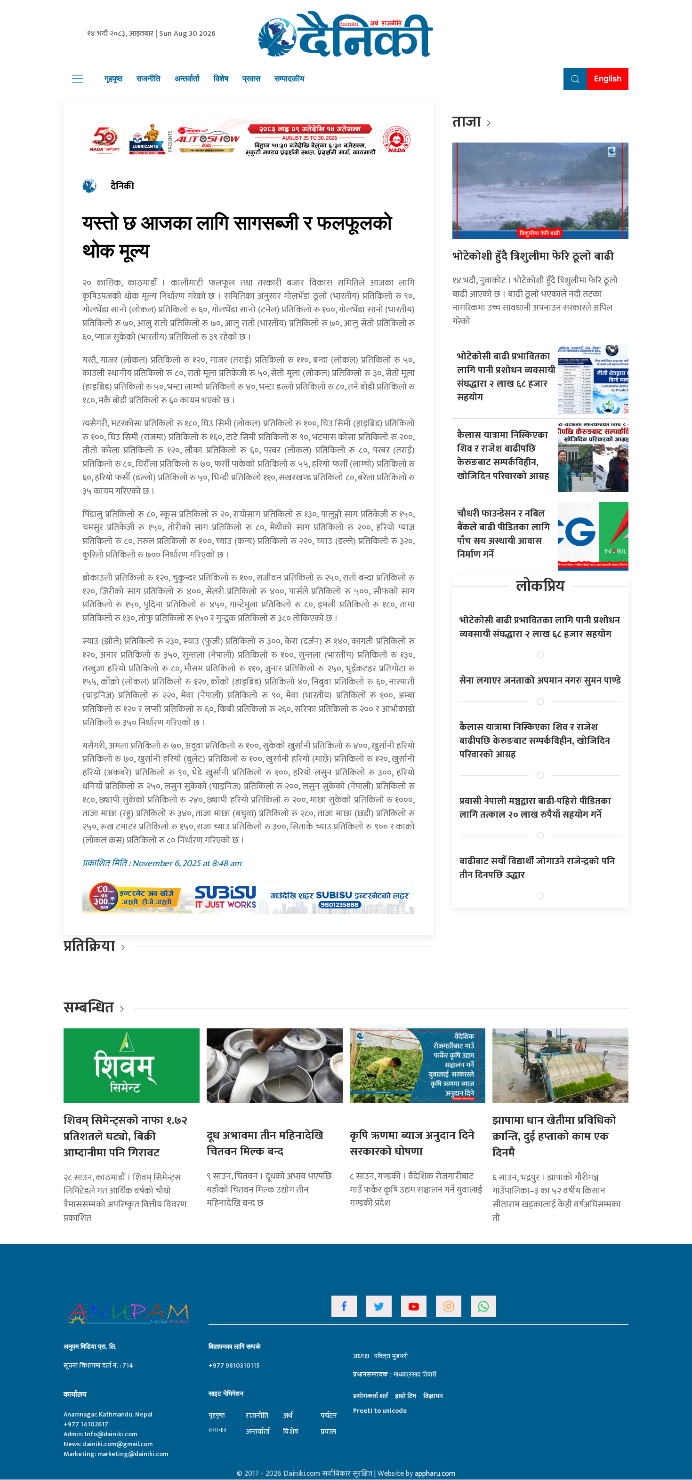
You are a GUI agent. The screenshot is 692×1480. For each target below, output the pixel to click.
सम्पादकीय (289, 78)
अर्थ (287, 1415)
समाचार (217, 1429)
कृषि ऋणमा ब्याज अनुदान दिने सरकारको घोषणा (412, 1144)
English (607, 78)
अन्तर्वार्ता (187, 78)
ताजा (466, 122)
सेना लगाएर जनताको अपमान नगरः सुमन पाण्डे (540, 681)
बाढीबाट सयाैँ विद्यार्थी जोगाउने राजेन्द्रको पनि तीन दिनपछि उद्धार (537, 868)
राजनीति (149, 78)
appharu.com (435, 1473)
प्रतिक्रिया (89, 946)
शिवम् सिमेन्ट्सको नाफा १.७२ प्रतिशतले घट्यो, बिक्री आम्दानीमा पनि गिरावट (125, 1136)
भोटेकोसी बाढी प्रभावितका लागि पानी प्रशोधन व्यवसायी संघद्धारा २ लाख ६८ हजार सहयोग (506, 377)
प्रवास (251, 78)
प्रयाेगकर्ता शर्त (370, 1396)
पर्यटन (329, 1415)
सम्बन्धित (90, 1007)
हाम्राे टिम (405, 1396)
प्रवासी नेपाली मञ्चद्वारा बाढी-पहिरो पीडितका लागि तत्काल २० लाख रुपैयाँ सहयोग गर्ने (535, 808)
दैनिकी (122, 186)
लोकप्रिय (540, 586)
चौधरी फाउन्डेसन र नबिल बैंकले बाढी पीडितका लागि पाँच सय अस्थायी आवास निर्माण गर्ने (503, 534)
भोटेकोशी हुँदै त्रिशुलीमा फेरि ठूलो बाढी (533, 256)
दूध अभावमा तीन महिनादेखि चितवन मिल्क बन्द (265, 1144)
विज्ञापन (433, 1396)
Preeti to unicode (380, 1410)
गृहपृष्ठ (113, 78)
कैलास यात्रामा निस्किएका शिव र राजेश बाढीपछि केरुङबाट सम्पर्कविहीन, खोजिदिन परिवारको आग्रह (503, 455)
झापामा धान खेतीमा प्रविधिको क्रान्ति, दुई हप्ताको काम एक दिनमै (554, 1136)
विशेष (221, 78)
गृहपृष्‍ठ (217, 1415)
